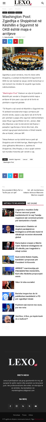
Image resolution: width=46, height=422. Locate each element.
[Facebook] (4, 41)
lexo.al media (8, 37)
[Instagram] (16, 406)
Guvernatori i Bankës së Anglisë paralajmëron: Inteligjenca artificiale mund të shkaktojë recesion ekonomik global (29, 231)
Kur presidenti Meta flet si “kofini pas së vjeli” (12, 191)
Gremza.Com (39, 419)
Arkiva (31, 415)
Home (4, 9)
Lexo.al (25, 159)
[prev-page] (3, 327)
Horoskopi (16, 415)
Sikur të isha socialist (25, 282)
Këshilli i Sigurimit (14, 159)
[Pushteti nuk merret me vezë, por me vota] (8, 308)
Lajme (11, 9)
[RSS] (23, 406)
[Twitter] (10, 41)
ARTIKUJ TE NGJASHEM (14, 203)
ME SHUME (32, 203)
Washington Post (8, 162)
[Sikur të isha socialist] (8, 285)
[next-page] (7, 327)
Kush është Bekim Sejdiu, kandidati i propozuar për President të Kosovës (26, 260)
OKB (31, 159)
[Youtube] (35, 406)
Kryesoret (18, 12)
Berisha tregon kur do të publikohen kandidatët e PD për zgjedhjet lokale (27, 296)
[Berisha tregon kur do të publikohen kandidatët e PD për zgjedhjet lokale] (8, 296)
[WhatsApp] (21, 41)
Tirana (24, 415)
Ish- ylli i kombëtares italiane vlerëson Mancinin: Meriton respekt (33, 192)
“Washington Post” (10, 93)
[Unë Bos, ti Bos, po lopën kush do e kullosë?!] (8, 319)
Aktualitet (18, 9)
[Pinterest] (15, 41)
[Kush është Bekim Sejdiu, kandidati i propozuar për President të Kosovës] (8, 260)
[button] (4, 3)
